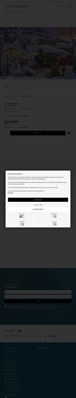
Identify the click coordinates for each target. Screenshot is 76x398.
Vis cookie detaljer (38, 209)
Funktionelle (21, 221)
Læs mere (10, 192)
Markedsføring (54, 213)
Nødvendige (22, 213)
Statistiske (54, 221)
